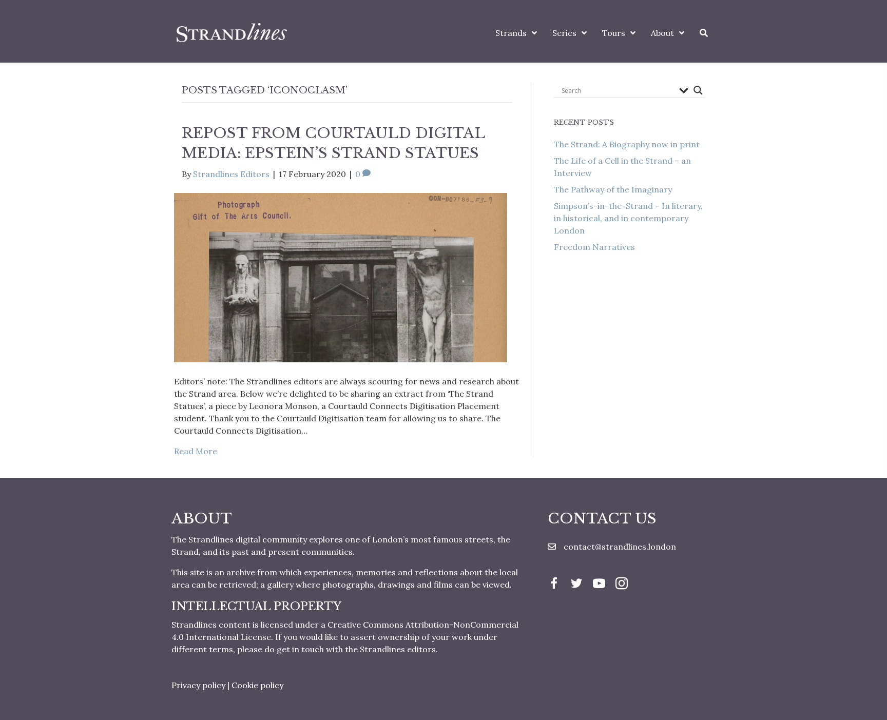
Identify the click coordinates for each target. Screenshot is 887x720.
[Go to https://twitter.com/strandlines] (576, 584)
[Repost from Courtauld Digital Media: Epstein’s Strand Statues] (340, 276)
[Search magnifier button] (698, 90)
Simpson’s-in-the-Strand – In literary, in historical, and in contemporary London (628, 218)
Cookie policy (257, 685)
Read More (195, 451)
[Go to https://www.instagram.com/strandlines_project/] (621, 584)
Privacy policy (198, 685)
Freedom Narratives (594, 247)
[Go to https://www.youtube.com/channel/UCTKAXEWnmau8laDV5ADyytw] (599, 584)
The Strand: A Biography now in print (627, 144)
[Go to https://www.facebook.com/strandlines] (554, 584)
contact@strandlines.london (620, 546)
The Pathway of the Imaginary (613, 189)
